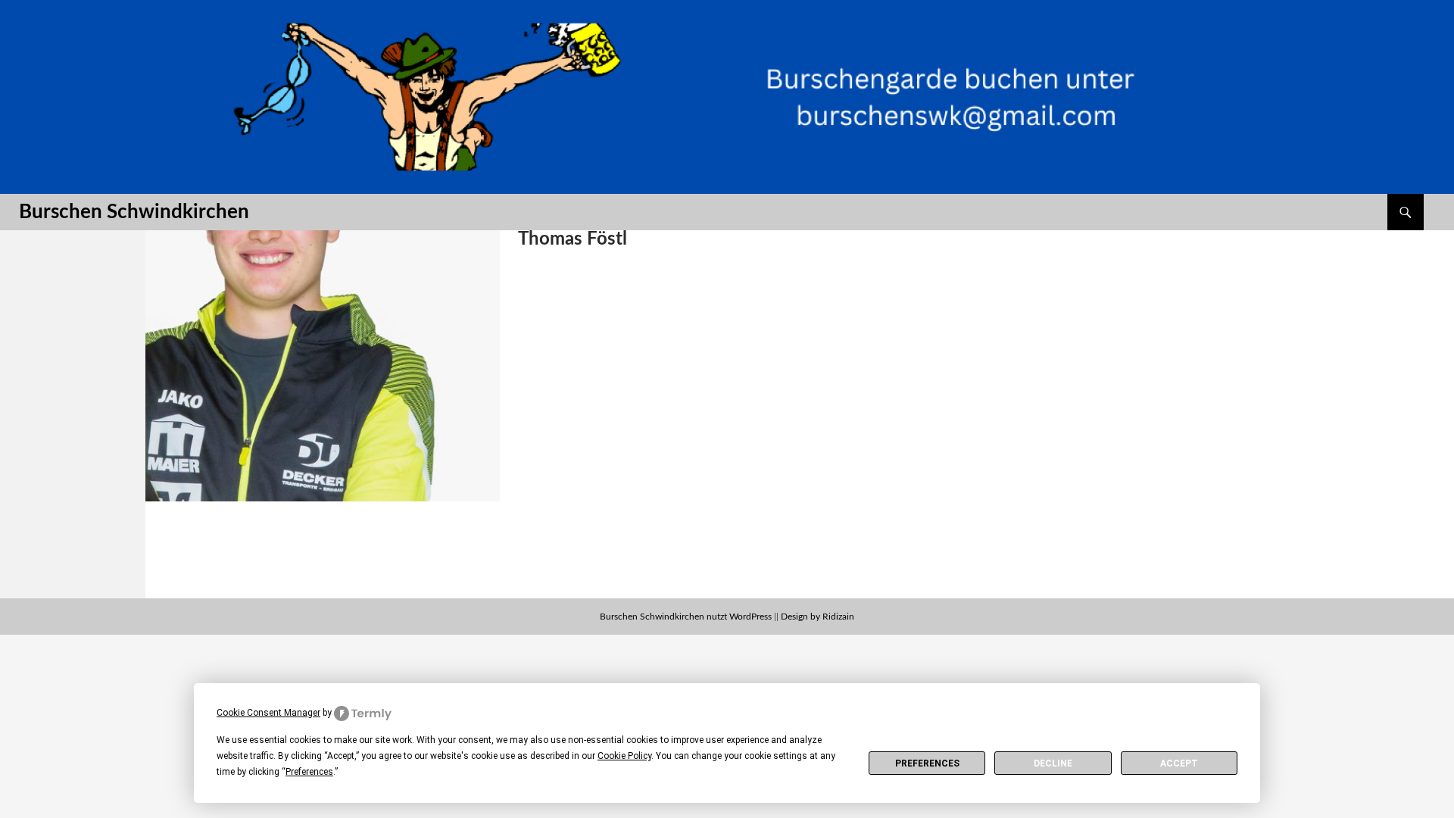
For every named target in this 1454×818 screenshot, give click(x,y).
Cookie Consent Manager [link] (268, 712)
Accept (1179, 763)
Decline (1053, 763)
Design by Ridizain (817, 616)
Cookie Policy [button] (624, 756)
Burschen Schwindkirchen (134, 212)
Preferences (927, 763)
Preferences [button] (309, 771)
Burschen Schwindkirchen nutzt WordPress (686, 616)
